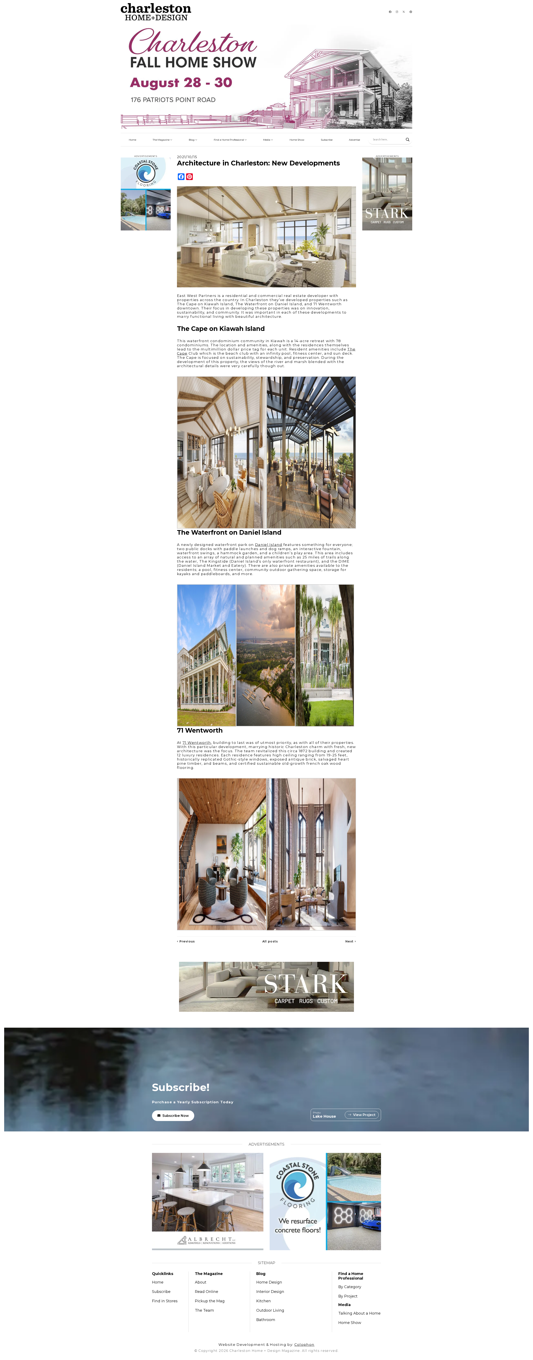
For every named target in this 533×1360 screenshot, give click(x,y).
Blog (192, 139)
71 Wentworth (197, 743)
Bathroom (265, 1319)
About (200, 1282)
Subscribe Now (175, 1116)
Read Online (206, 1291)
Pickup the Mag (210, 1301)
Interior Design (270, 1291)
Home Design (269, 1282)
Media (267, 139)
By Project (347, 1296)
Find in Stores (165, 1301)
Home (132, 139)
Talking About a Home (359, 1313)
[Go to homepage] (156, 11)
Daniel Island (268, 545)
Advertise (354, 139)
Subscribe (327, 139)
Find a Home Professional (229, 139)
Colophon (304, 1344)
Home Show (297, 139)
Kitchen (263, 1301)
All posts (270, 941)
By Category (349, 1287)
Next (350, 941)
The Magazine (161, 139)
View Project (364, 1115)
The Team (204, 1310)
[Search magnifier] (408, 140)
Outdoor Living (270, 1310)
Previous (186, 941)
